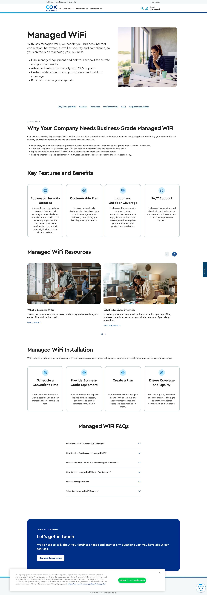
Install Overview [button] (110, 107)
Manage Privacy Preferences (132, 580)
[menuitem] (66, 9)
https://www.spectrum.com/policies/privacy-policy (87, 584)
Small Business (61, 2)
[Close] (159, 572)
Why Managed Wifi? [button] (67, 107)
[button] (142, 8)
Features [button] (83, 107)
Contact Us (156, 2)
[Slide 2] (105, 334)
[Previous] (167, 254)
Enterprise (72, 2)
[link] (50, 558)
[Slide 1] (102, 334)
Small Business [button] (65, 9)
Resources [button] (94, 9)
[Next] (174, 254)
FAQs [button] (123, 107)
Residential (49, 2)
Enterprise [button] (80, 9)
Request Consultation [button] (139, 107)
